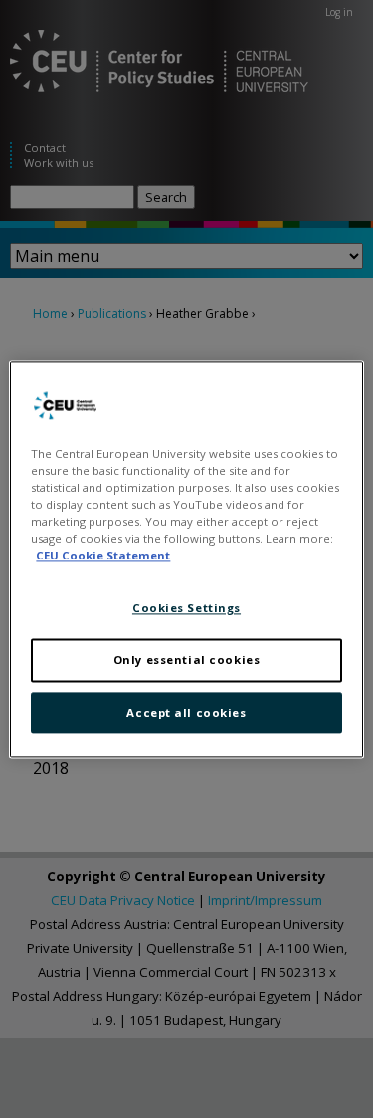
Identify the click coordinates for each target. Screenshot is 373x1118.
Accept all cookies (186, 712)
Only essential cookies (187, 659)
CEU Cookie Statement (103, 555)
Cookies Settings (186, 607)
